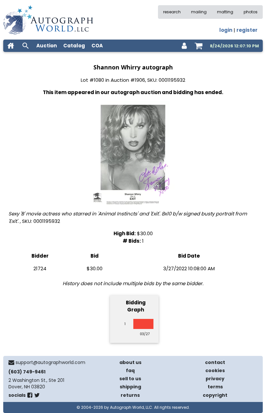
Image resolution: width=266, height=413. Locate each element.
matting (225, 12)
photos (251, 12)
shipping (130, 386)
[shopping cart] (198, 45)
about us (130, 362)
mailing (199, 12)
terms (215, 386)
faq (130, 370)
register (247, 30)
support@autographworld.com (50, 362)
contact (215, 362)
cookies (215, 370)
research (172, 12)
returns (130, 395)
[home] (10, 45)
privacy (215, 378)
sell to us (130, 378)
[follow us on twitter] (37, 396)
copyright (215, 395)
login (225, 30)
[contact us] (11, 362)
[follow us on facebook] (30, 396)
